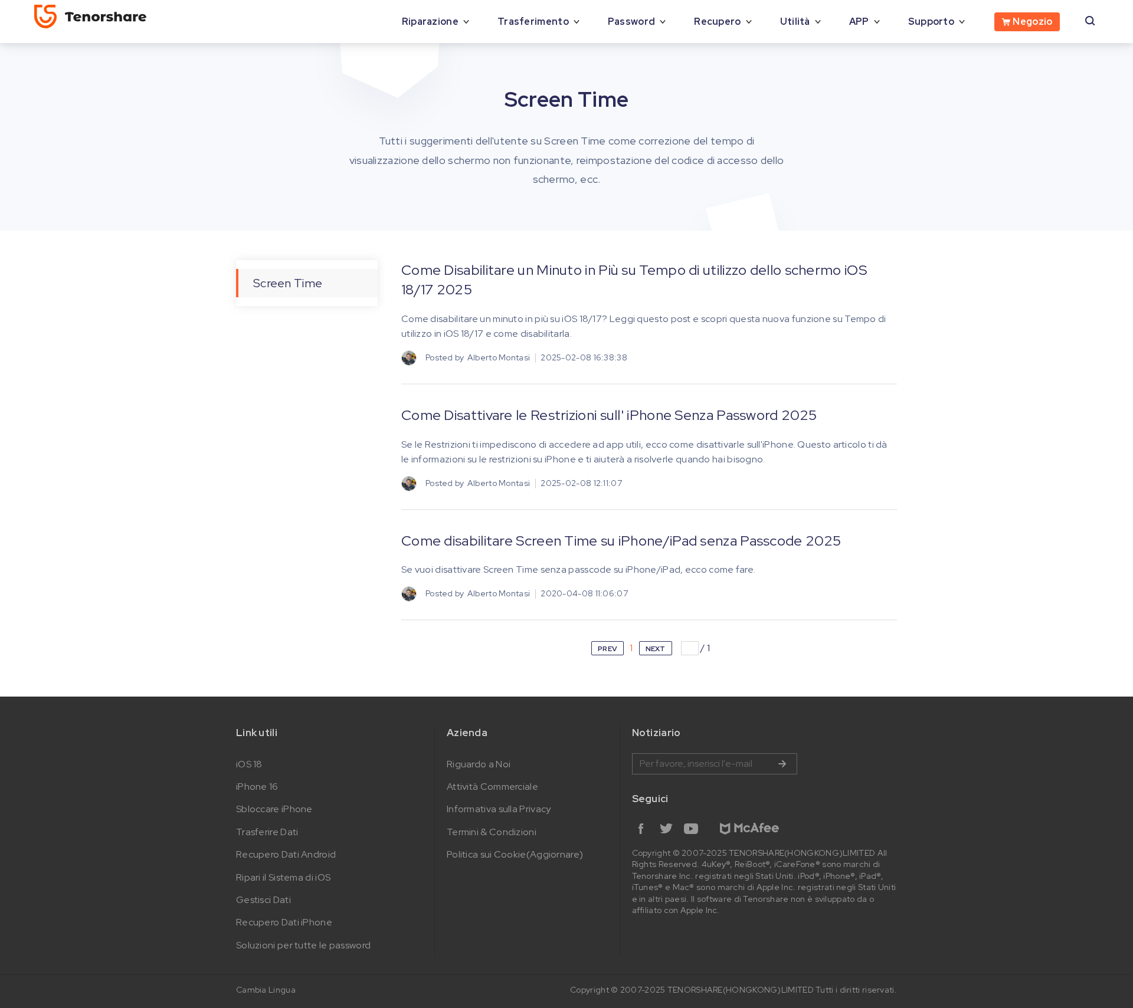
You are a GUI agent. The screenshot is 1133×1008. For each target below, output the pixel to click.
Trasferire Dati (267, 832)
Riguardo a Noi (478, 764)
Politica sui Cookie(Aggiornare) (515, 854)
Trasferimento (533, 21)
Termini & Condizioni (491, 832)
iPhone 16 (257, 786)
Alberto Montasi (499, 357)
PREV (607, 649)
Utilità (795, 21)
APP (859, 21)
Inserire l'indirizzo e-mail (714, 763)
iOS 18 (249, 764)
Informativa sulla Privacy (499, 809)
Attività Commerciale (492, 786)
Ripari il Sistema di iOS (283, 877)
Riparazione (430, 21)
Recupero (717, 21)
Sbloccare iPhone (274, 809)
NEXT (656, 649)
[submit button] (782, 763)
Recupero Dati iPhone (284, 922)
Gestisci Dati (263, 900)
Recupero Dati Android (286, 854)
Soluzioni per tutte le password (303, 945)
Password (631, 21)
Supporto (931, 21)
